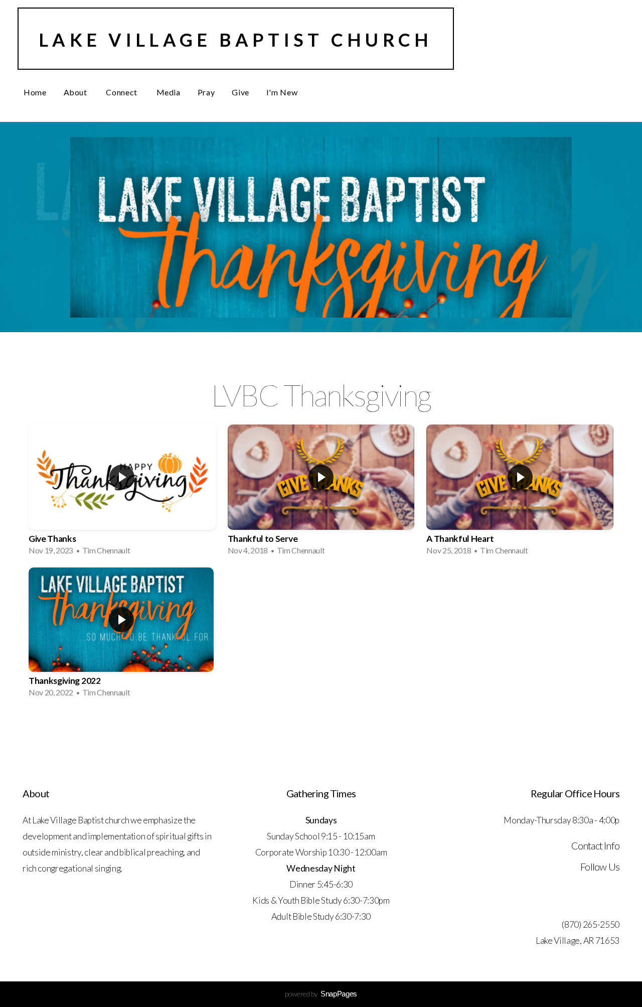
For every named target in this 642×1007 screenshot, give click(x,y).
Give (240, 92)
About (76, 92)
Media (168, 92)
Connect (122, 92)
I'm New (281, 92)
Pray (206, 92)
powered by (321, 993)
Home (35, 92)
